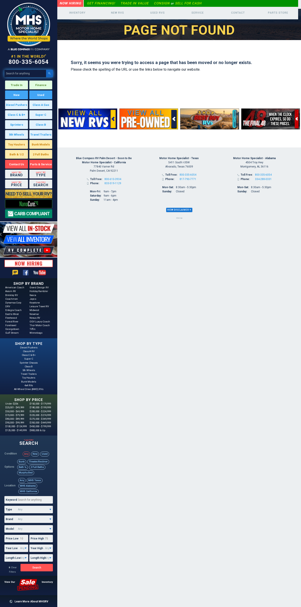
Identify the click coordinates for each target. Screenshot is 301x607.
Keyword (11, 499)
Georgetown (12, 329)
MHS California (28, 491)
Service (197, 12)
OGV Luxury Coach (40, 321)
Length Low (13, 557)
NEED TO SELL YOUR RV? (29, 194)
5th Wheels (16, 134)
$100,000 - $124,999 (15, 426)
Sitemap (179, 218)
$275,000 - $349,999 (40, 419)
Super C (40, 114)
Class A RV (29, 351)
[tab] (179, 210)
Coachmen (11, 299)
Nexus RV (35, 317)
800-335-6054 (29, 62)
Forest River (11, 321)
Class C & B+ (16, 114)
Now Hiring (70, 3)
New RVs (117, 12)
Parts (278, 12)
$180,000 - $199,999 (40, 407)
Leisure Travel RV (39, 306)
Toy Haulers (16, 144)
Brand (9, 519)
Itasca (33, 295)
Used (40, 95)
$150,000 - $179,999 (40, 403)
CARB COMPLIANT (32, 213)
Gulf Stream (12, 332)
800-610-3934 (112, 179)
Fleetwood (11, 317)
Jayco (33, 299)
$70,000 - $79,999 (14, 415)
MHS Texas (34, 480)
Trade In (16, 85)
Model (10, 528)
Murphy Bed (26, 472)
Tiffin (32, 329)
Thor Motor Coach (40, 325)
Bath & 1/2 (16, 154)
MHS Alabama (28, 485)
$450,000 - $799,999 (40, 426)
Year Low (12, 548)
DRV (7, 306)
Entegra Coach (13, 310)
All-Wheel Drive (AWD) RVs (28, 389)
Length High (38, 557)
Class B (41, 124)
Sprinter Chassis (29, 362)
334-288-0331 (263, 179)
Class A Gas (41, 105)
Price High (37, 538)
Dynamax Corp (13, 302)
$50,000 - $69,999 (14, 411)
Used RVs (157, 12)
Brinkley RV (11, 295)
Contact (238, 12)
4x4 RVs (28, 385)
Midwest (34, 310)
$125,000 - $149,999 (15, 430)
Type (9, 509)
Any (26, 453)
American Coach (14, 287)
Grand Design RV (39, 287)
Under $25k (11, 403)
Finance (40, 85)
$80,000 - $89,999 (14, 419)
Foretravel (10, 325)
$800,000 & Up (37, 430)
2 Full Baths (41, 154)
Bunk (22, 461)
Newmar (34, 314)
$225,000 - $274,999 (40, 415)
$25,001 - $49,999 (14, 407)
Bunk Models (41, 144)
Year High (37, 548)
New (16, 95)
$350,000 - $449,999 (40, 422)
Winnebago (36, 332)
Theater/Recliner (38, 461)
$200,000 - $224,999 (40, 411)
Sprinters (16, 124)
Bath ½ (22, 467)
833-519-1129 (112, 183)
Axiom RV (10, 291)
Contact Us (16, 164)
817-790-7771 (188, 179)
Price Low (12, 538)
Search (36, 567)
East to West (12, 314)
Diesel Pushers (16, 105)
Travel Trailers (40, 134)
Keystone (35, 302)
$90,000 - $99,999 (14, 422)
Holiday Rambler (39, 291)
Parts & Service (41, 164)
